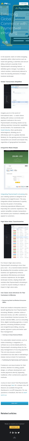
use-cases (5, 41)
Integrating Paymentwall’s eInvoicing (13, 194)
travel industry (5, 130)
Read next (15, 403)
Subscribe (24, 3)
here (12, 385)
